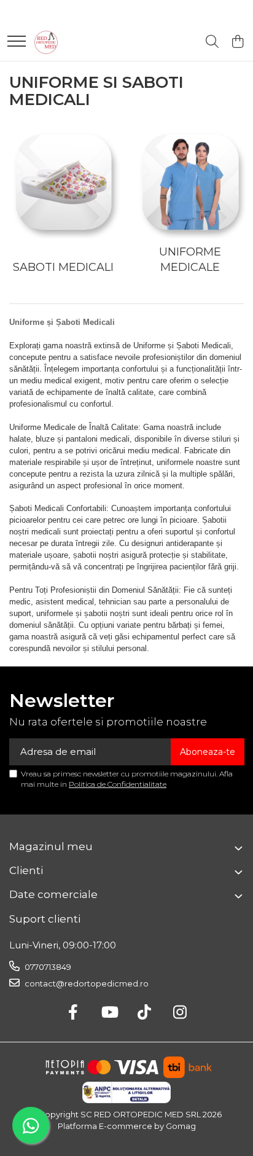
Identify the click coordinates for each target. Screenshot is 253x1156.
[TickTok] (144, 1013)
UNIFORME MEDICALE (190, 260)
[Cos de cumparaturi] (237, 42)
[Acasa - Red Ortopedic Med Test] (46, 42)
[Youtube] (109, 1013)
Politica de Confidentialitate (117, 784)
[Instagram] (180, 1013)
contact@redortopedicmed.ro (86, 983)
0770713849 (47, 967)
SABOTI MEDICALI (63, 267)
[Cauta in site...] (212, 42)
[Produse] (16, 42)
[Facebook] (73, 1013)
